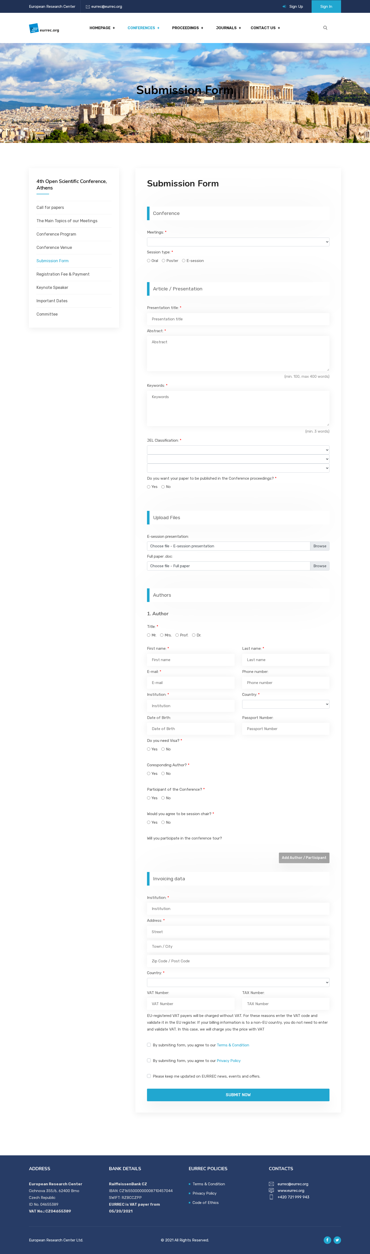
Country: (251, 694)
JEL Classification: (164, 440)
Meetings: (157, 232)
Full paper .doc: (160, 556)
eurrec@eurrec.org (106, 6)
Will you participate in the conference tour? (184, 838)
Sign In (326, 6)
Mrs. (168, 635)
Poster (172, 260)
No (168, 486)
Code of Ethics (206, 1202)
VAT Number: (158, 993)
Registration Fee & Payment (63, 274)
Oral (155, 260)
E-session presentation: (168, 536)
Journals (226, 28)
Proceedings (185, 28)
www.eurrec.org (291, 1190)
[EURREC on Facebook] (327, 1240)
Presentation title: (164, 308)
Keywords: (157, 385)
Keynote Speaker (52, 287)
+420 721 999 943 (293, 1197)
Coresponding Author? (168, 765)
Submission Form (52, 260)
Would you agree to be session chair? (180, 814)
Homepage (100, 28)
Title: (152, 626)
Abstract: (156, 331)
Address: (156, 920)
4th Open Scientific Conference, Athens (71, 184)
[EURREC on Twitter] (337, 1240)
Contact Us (263, 28)
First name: (158, 648)
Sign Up (296, 6)
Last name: (253, 648)
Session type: (160, 252)
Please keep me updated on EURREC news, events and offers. (206, 1076)
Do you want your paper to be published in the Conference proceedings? (212, 478)
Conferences (141, 28)
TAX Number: (253, 993)
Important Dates (51, 300)
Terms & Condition (233, 1045)
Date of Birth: (159, 717)
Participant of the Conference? (176, 789)
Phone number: (255, 671)
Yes (155, 486)
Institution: (158, 694)
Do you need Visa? (164, 740)
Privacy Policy (229, 1060)
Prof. (184, 635)
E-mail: (154, 671)
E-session (195, 260)
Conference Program (56, 234)
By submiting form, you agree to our (201, 1045)
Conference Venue (54, 247)
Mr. (154, 635)
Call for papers (50, 207)
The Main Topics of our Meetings (66, 220)
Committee (47, 314)
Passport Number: (257, 717)
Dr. (199, 635)
